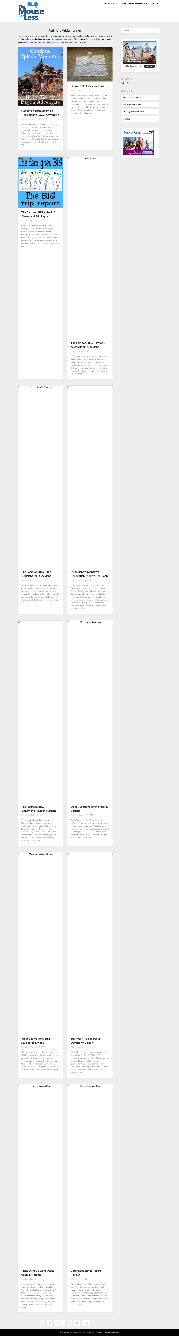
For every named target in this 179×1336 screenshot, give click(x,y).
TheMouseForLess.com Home (134, 3)
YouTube (126, 119)
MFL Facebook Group (132, 104)
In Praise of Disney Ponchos (87, 86)
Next (86, 1323)
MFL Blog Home (111, 3)
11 (77, 1323)
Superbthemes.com (111, 1332)
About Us (155, 3)
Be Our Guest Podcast (132, 97)
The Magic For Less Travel (134, 112)
